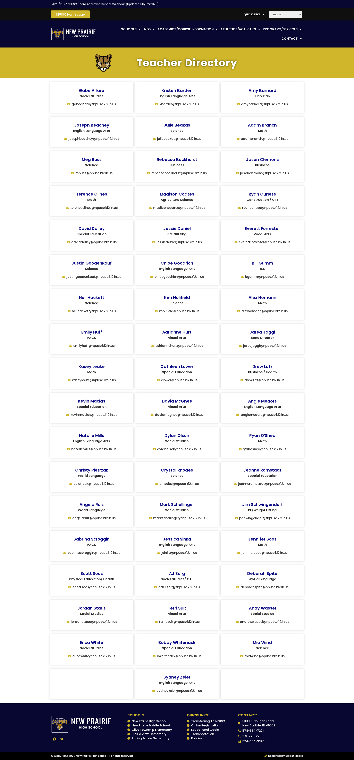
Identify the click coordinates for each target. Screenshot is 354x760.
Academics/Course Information (186, 29)
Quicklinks (252, 14)
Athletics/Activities (238, 29)
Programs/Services (280, 29)
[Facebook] (54, 739)
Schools (129, 29)
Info (147, 29)
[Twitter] (62, 739)
